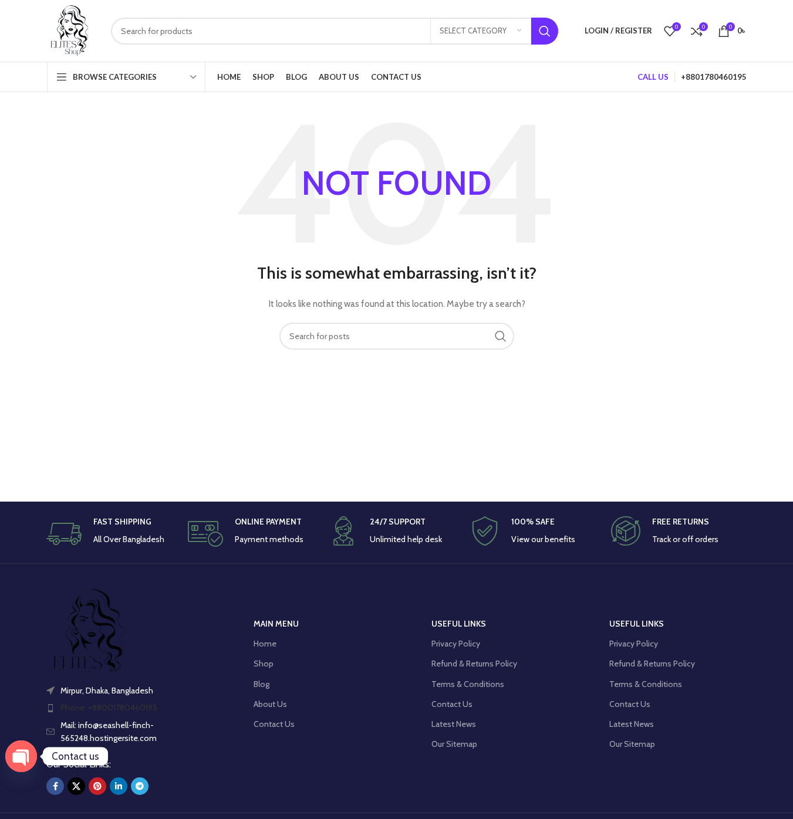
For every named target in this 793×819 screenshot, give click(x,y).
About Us (270, 704)
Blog (261, 684)
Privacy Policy (455, 643)
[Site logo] (70, 30)
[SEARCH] (544, 31)
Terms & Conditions (467, 684)
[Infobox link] (113, 533)
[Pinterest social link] (97, 786)
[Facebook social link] (55, 786)
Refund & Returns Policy (474, 663)
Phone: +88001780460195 (108, 707)
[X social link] (76, 786)
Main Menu (276, 623)
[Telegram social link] (140, 786)
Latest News (453, 724)
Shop (264, 663)
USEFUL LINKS (458, 623)
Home (265, 643)
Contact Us (274, 724)
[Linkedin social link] (118, 786)
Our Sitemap (454, 744)
